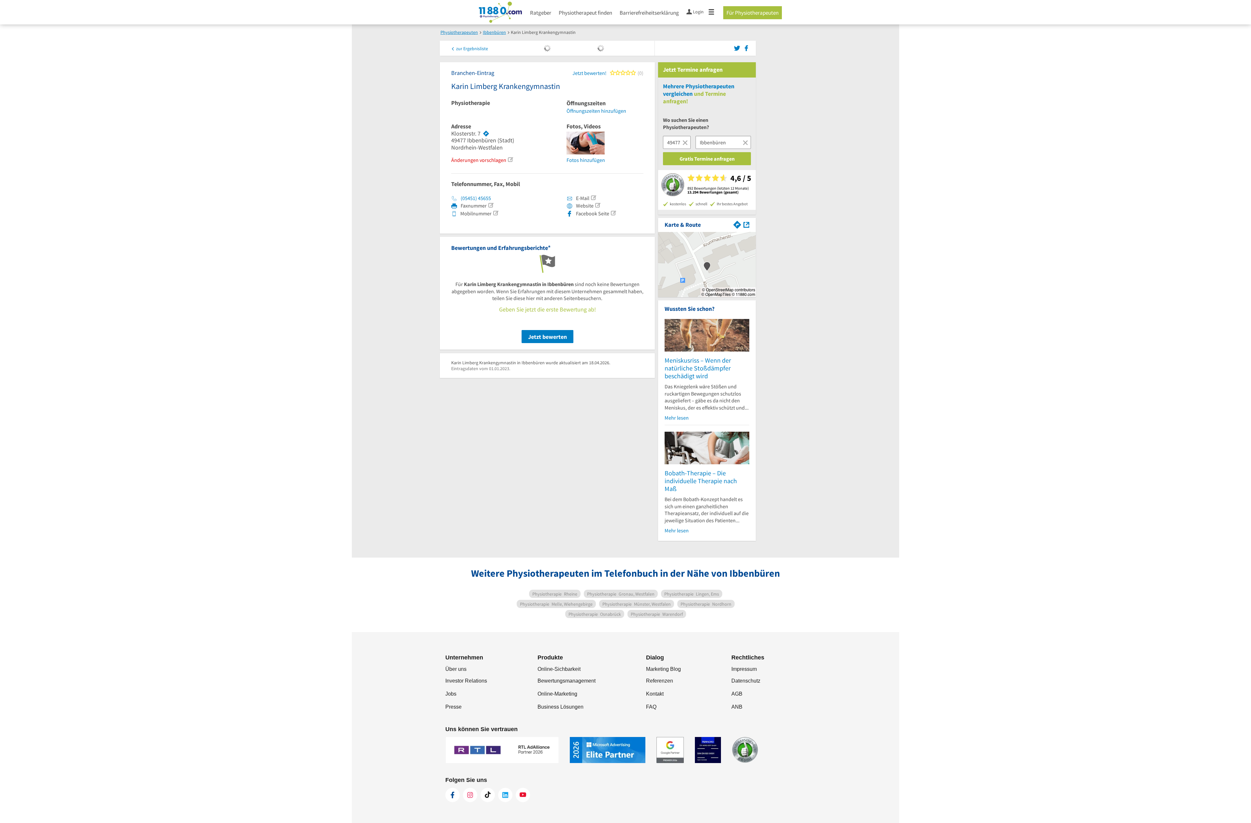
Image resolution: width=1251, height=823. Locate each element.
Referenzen (659, 681)
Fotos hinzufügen (586, 160)
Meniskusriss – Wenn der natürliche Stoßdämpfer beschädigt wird (698, 368)
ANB (736, 707)
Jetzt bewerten (547, 336)
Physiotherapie (470, 103)
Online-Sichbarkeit (559, 669)
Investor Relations (466, 681)
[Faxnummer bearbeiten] (490, 205)
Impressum (744, 669)
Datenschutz (745, 681)
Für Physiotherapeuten (752, 12)
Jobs (450, 694)
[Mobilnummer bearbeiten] (495, 213)
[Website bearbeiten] (597, 205)
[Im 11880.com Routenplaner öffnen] (737, 224)
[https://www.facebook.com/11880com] (452, 795)
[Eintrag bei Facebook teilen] (746, 47)
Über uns (456, 669)
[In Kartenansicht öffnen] (746, 224)
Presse (453, 707)
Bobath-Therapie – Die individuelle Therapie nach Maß (701, 481)
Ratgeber (540, 12)
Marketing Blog (663, 669)
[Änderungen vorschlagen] (510, 159)
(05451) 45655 (476, 198)
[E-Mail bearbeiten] (593, 197)
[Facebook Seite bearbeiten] (613, 213)
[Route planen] (486, 133)
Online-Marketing (557, 694)
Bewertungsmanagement (567, 681)
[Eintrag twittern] (738, 47)
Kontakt (655, 694)
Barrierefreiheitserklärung (649, 12)
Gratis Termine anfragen (707, 158)
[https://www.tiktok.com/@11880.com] (488, 795)
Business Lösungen (560, 707)
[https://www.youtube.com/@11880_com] (523, 795)
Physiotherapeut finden (585, 12)
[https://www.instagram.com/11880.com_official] (470, 795)
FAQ (651, 707)
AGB (736, 694)
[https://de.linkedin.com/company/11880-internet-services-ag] (505, 795)
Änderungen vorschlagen (478, 160)
